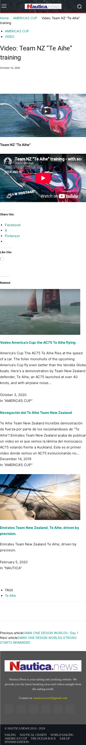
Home (4, 18)
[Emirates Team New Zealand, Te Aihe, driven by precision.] (43, 497)
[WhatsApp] (36, 83)
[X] (15, 83)
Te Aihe (10, 595)
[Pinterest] (25, 83)
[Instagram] (21, 709)
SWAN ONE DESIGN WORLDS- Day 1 (50, 633)
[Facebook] (4, 83)
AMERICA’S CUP (25, 18)
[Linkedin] (33, 709)
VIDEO (9, 36)
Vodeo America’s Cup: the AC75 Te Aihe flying (38, 342)
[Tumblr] (57, 709)
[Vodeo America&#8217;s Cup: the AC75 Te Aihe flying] (43, 305)
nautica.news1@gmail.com (50, 698)
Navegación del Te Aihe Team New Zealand (36, 412)
